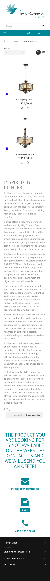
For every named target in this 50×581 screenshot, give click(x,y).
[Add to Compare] (28, 107)
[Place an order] (40, 32)
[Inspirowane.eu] (25, 10)
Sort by (7, 48)
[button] (24, 415)
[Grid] (38, 52)
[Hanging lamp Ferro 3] (25, 78)
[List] (43, 52)
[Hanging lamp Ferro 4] (25, 133)
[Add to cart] (21, 107)
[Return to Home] (5, 41)
